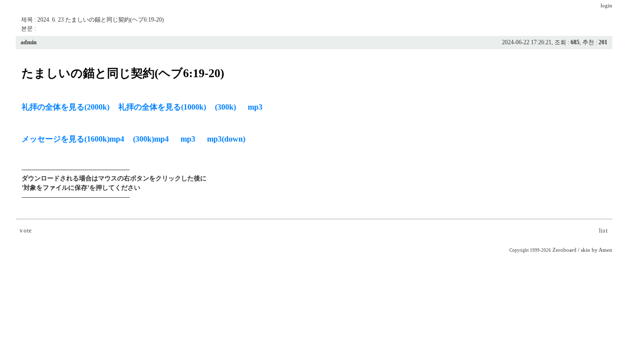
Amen (605, 250)
